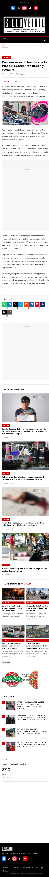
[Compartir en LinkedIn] (31, 304)
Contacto (15, 868)
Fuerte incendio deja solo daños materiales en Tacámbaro (12, 608)
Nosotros (6, 868)
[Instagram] (24, 8)
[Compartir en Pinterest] (37, 304)
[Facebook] (13, 8)
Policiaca (6, 57)
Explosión (6, 81)
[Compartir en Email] (42, 304)
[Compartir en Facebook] (9, 304)
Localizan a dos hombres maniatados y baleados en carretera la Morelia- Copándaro (37, 647)
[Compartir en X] (15, 304)
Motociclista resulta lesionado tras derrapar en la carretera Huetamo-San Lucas (32, 745)
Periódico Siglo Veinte (17, 874)
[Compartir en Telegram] (20, 304)
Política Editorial (27, 868)
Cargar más (6, 662)
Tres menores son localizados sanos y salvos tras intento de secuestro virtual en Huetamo (31, 718)
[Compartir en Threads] (4, 312)
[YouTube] (36, 8)
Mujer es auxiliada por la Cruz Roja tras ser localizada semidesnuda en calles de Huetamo (30, 705)
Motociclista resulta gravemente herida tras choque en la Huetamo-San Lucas (32, 731)
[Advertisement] (24, 197)
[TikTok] (30, 8)
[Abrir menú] (4, 40)
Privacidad (6, 871)
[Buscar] (44, 40)
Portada (4, 45)
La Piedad (15, 81)
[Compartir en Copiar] (9, 312)
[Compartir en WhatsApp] (4, 304)
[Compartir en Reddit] (26, 304)
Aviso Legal (39, 868)
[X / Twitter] (19, 8)
